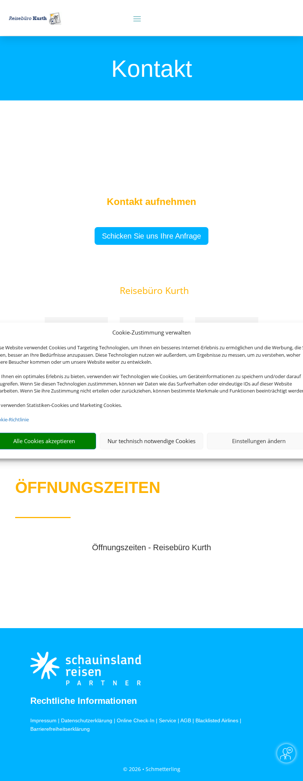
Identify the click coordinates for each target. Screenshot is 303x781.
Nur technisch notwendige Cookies (151, 441)
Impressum (43, 720)
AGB (185, 720)
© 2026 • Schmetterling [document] (151, 769)
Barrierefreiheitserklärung (60, 729)
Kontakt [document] (151, 69)
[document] (151, 203)
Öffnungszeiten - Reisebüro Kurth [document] (151, 548)
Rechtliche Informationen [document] (83, 700)
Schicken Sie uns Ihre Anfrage (151, 236)
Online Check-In (135, 720)
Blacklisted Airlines (216, 720)
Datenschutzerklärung (86, 720)
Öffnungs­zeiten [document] (87, 487)
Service (167, 720)
